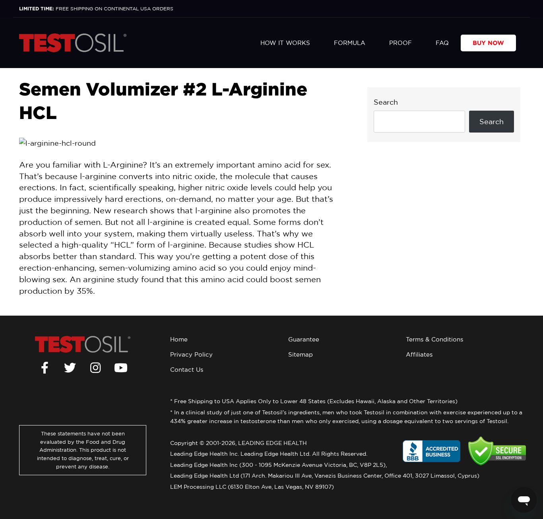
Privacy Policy (191, 354)
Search (386, 102)
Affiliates (419, 354)
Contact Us (186, 369)
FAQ (442, 42)
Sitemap (300, 354)
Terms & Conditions (434, 339)
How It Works (285, 42)
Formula (349, 42)
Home (179, 339)
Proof (400, 42)
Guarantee (303, 339)
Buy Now (488, 42)
